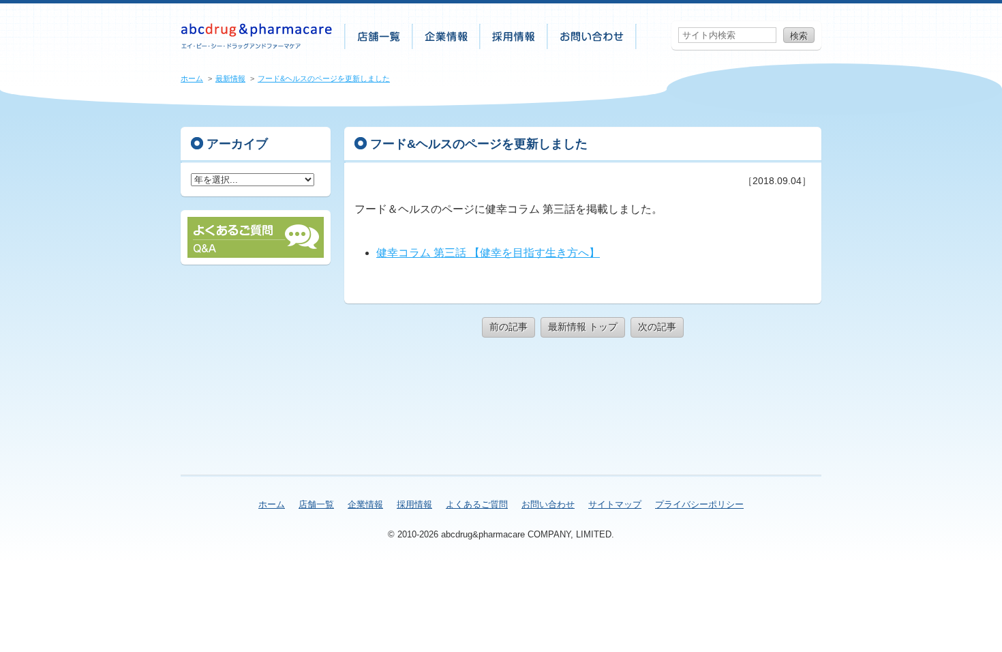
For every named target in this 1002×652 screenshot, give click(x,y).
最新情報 (230, 78)
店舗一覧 (378, 36)
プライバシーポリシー (699, 504)
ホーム (192, 78)
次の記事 (657, 326)
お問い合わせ (592, 36)
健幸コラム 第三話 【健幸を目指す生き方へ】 (488, 252)
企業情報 (447, 36)
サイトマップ (614, 504)
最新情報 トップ (583, 326)
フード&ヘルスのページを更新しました (324, 78)
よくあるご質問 (477, 504)
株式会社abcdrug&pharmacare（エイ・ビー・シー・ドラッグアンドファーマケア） (257, 36)
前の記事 (508, 326)
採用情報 (514, 36)
